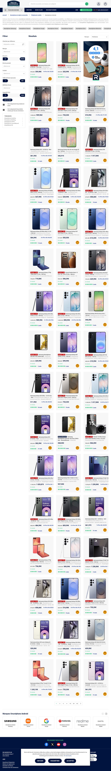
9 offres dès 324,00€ (48, 71)
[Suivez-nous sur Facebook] (46, 744)
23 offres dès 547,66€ (48, 196)
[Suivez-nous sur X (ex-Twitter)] (52, 744)
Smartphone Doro (81, 28)
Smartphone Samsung (10, 28)
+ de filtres (7, 100)
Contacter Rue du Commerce (10, 767)
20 (73, 703)
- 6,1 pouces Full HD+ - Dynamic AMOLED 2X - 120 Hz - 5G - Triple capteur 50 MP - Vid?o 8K (41, 645)
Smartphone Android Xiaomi (28, 725)
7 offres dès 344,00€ (101, 525)
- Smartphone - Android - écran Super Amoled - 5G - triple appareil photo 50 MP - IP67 (41, 68)
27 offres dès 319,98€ (76, 71)
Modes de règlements (9, 764)
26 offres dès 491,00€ (76, 607)
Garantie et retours (8, 765)
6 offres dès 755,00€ (47, 689)
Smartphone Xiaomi (24, 28)
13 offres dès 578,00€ (103, 196)
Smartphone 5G (8, 125)
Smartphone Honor (53, 28)
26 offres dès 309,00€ (103, 361)
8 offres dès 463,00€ (48, 525)
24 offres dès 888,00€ (77, 320)
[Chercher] (86, 4)
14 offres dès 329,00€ (46, 155)
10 (70, 703)
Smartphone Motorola (95, 28)
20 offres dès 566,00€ (46, 237)
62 (77, 703)
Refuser (40, 761)
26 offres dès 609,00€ (103, 279)
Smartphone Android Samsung (10, 725)
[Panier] (105, 4)
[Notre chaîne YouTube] (58, 744)
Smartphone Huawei (67, 28)
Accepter (70, 761)
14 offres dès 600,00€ (48, 607)
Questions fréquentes (9, 762)
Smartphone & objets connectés (19, 15)
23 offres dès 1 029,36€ (51, 484)
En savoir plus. (68, 755)
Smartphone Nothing (10, 120)
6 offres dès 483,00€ (47, 402)
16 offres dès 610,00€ (103, 237)
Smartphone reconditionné (11, 123)
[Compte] (98, 4)
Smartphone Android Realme (82, 725)
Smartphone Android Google (46, 725)
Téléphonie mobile (36, 15)
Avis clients (6, 755)
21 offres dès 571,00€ (101, 115)
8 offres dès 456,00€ (76, 196)
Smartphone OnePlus (10, 118)
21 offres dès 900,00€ (49, 320)
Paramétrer (54, 761)
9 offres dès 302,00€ (48, 443)
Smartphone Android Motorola (64, 725)
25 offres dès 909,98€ (77, 566)
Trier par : (86, 37)
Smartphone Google (38, 28)
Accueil (5, 15)
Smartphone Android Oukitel (101, 725)
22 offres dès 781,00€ (76, 525)
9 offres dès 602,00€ (76, 648)
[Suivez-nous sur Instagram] (64, 744)
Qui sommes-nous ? (8, 754)
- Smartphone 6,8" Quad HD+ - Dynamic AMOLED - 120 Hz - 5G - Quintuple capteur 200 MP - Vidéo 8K (97, 194)
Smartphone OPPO (9, 121)
